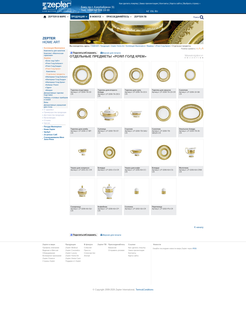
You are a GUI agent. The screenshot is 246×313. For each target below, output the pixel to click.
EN (151, 11)
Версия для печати (111, 53)
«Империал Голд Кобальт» (56, 77)
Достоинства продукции (54, 115)
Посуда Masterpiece (53, 127)
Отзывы (47, 120)
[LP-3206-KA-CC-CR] (136, 165)
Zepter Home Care (73, 258)
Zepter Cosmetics (72, 250)
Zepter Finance (49, 258)
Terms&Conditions (144, 289)
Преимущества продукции (55, 112)
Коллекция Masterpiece (54, 48)
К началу (198, 227)
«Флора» (49, 90)
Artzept (87, 256)
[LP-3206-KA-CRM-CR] (190, 165)
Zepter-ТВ (140, 16)
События (88, 248)
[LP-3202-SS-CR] (136, 204)
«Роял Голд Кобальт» (54, 63)
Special (47, 123)
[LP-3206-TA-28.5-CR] (109, 87)
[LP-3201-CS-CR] (109, 165)
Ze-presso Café (50, 135)
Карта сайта (176, 3)
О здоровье (49, 110)
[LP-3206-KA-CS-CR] (163, 165)
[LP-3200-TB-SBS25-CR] (163, 126)
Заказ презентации (149, 3)
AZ (147, 11)
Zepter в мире (57, 16)
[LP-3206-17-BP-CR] (82, 126)
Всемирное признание (52, 256)
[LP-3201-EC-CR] (82, 165)
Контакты (164, 3)
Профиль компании (51, 248)
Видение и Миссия (50, 250)
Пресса (87, 250)
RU (156, 11)
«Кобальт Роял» (52, 85)
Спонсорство (89, 253)
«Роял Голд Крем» (53, 69)
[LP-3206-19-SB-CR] (190, 87)
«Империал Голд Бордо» (55, 79)
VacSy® (47, 132)
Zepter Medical (71, 248)
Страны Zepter (49, 261)
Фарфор (47, 58)
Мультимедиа (49, 118)
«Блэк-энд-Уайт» (52, 61)
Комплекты (51, 71)
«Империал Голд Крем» (55, 82)
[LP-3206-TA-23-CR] (163, 87)
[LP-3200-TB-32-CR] (82, 87)
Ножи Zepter (49, 129)
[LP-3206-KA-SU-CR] (82, 204)
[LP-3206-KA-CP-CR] (109, 204)
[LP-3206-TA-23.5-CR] (136, 87)
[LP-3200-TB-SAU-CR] (136, 126)
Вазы (46, 102)
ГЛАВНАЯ (95, 46)
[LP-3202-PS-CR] (163, 204)
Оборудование (49, 253)
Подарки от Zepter (73, 261)
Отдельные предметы (55, 74)
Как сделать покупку (129, 3)
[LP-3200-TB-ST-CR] (109, 126)
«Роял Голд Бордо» (53, 66)
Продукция (78, 16)
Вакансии (112, 248)
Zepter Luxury (71, 253)
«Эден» (48, 88)
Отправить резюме (116, 250)
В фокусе (95, 16)
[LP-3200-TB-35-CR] (190, 126)
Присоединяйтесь (117, 16)
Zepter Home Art (117, 46)
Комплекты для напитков (54, 51)
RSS (194, 248)
